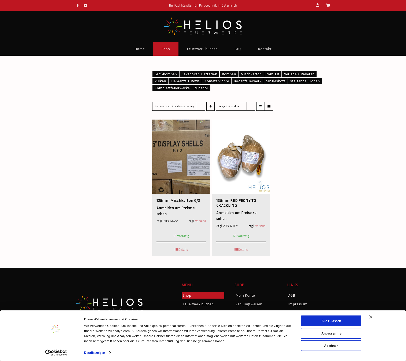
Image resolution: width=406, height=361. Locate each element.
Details (183, 249)
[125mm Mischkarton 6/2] (181, 157)
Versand (200, 221)
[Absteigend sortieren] (210, 106)
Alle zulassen (331, 321)
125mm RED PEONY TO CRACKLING (236, 203)
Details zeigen (94, 352)
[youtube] (85, 5)
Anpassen (328, 333)
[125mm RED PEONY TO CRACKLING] (241, 157)
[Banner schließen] (370, 317)
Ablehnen (331, 345)
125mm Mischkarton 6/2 (178, 200)
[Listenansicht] (269, 106)
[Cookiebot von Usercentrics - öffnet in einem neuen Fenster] (56, 353)
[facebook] (78, 5)
